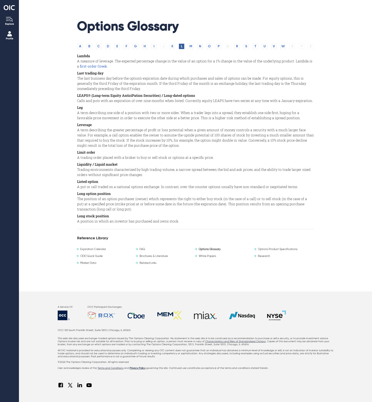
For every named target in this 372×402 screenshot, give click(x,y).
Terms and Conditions (110, 368)
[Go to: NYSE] (276, 315)
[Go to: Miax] (205, 315)
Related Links (148, 263)
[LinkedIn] (80, 385)
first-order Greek (93, 66)
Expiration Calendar (93, 249)
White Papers (207, 256)
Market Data (88, 263)
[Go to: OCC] (67, 315)
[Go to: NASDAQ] (242, 315)
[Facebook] (61, 385)
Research (264, 256)
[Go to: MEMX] (169, 315)
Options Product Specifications (278, 249)
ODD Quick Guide (91, 256)
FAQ (142, 249)
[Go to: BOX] (101, 315)
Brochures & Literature (154, 256)
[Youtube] (89, 385)
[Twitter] (70, 385)
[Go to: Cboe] (136, 315)
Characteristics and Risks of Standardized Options (235, 341)
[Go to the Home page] (10, 7)
